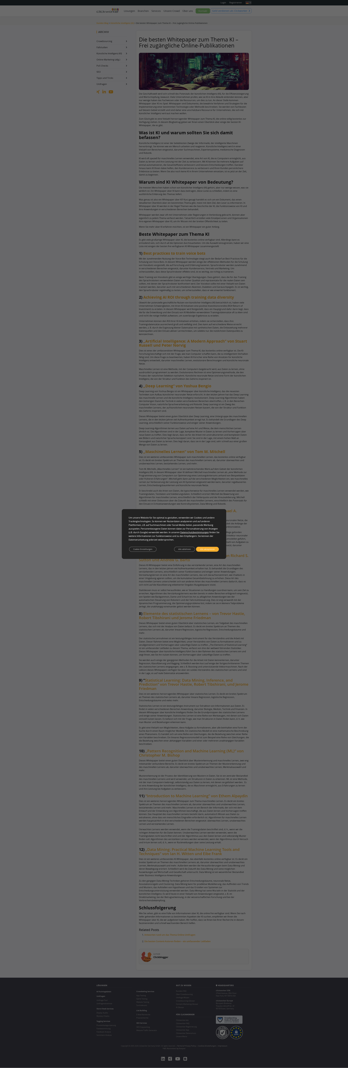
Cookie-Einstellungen (142, 549)
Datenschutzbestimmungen (194, 532)
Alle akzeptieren (207, 549)
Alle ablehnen (184, 549)
